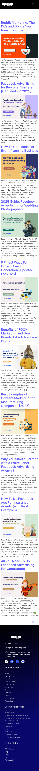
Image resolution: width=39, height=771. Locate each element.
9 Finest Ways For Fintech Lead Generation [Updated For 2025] (17, 268)
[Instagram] (6, 661)
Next (35, 622)
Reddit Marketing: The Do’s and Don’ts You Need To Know (18, 26)
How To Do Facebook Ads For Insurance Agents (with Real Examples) (17, 504)
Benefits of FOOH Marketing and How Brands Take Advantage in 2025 (19, 335)
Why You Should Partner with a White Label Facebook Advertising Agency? (19, 464)
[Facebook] (22, 661)
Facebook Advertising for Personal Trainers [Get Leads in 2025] (17, 87)
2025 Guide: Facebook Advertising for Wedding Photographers (19, 205)
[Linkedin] (12, 661)
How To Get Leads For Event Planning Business (19, 148)
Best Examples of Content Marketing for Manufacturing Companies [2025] (18, 400)
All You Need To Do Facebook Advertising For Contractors (17, 565)
